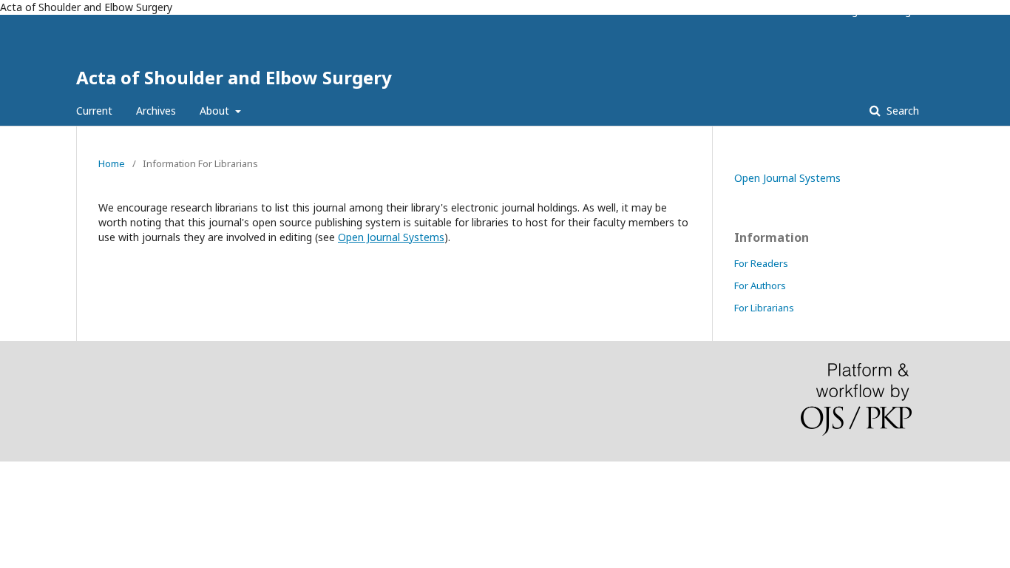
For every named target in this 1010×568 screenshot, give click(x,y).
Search (901, 111)
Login (907, 11)
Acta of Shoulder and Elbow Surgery (234, 77)
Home (111, 163)
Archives (156, 111)
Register (859, 11)
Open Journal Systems (391, 237)
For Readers (761, 263)
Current (94, 111)
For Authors (760, 285)
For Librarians (764, 307)
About (216, 111)
